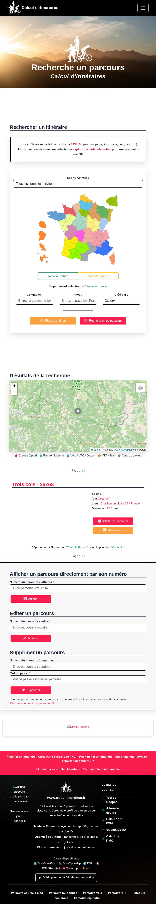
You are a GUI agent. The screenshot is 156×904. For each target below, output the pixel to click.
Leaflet (97, 449)
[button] (78, 412)
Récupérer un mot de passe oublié (32, 703)
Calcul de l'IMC (112, 838)
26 (126, 503)
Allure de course (112, 810)
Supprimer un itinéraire (131, 756)
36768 (47, 484)
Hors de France (98, 276)
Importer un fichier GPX (78, 760)
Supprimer (32, 690)
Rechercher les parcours (104, 320)
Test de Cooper (111, 800)
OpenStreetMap (124, 449)
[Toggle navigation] (143, 8)
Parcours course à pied (27, 892)
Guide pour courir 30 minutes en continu (68, 877)
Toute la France (58, 276)
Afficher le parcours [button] (114, 521)
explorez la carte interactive (92, 149)
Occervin (103, 498)
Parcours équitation (88, 898)
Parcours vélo (92, 892)
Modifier (32, 638)
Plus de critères (54, 320)
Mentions (73, 769)
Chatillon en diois (111, 503)
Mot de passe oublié (50, 769)
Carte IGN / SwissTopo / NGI (57, 756)
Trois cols (23, 484)
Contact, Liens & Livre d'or (101, 769)
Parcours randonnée (63, 892)
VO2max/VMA (115, 829)
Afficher (32, 599)
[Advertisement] (78, 108)
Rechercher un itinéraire (96, 756)
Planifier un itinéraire (21, 756)
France (135, 503)
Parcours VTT (117, 892)
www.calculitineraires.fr (66, 798)
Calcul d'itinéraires (39, 7)
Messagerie (114, 530)
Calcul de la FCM (114, 821)
